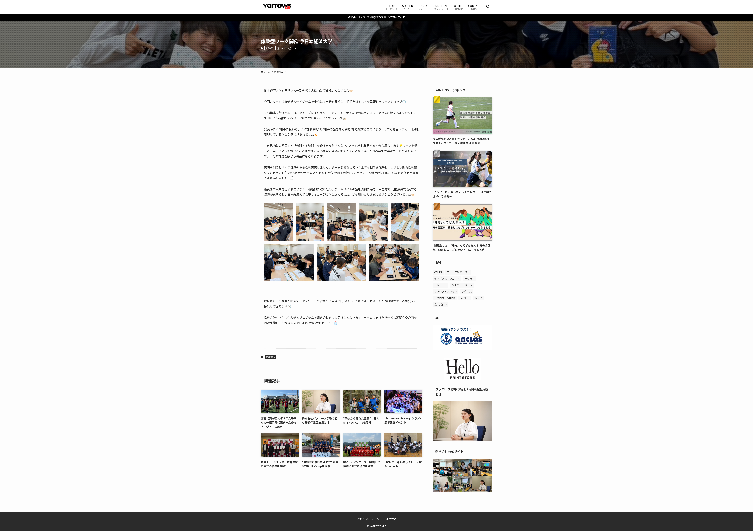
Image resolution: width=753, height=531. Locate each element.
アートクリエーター (458, 272)
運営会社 (391, 519)
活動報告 (270, 48)
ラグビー (465, 298)
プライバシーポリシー (369, 519)
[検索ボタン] (488, 7)
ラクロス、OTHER (444, 298)
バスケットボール (462, 285)
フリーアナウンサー (445, 291)
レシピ (478, 298)
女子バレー (440, 304)
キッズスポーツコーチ (447, 278)
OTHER (438, 272)
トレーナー (440, 285)
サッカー (469, 278)
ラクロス (467, 291)
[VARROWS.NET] (277, 6)
